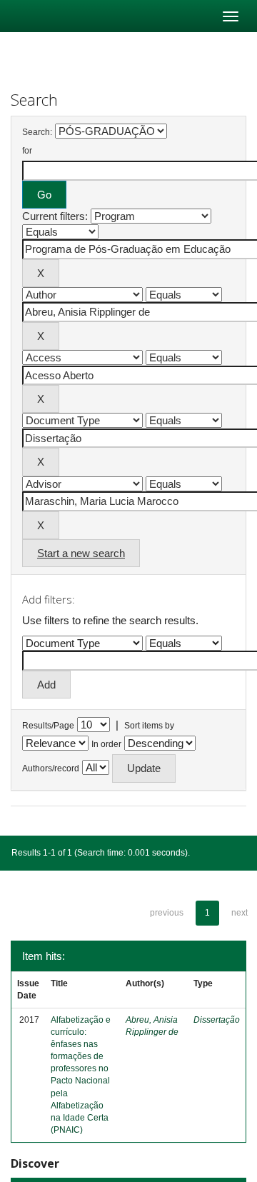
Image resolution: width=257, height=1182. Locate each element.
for (27, 151)
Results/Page (48, 726)
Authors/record (50, 768)
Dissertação (216, 1020)
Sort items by (149, 726)
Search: (37, 132)
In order (106, 744)
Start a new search (81, 553)
